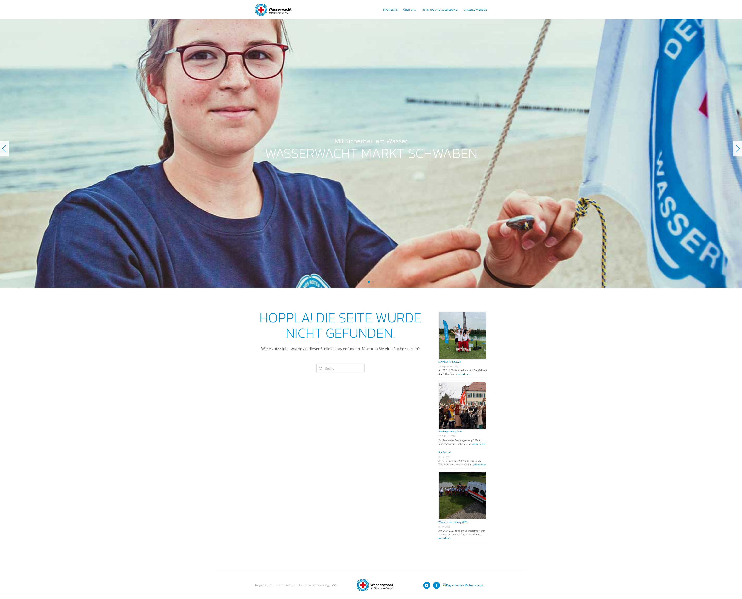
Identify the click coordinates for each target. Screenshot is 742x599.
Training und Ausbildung (440, 9)
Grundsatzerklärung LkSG (318, 585)
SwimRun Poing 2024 (449, 361)
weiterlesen (463, 374)
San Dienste (444, 452)
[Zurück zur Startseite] (273, 9)
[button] (4, 148)
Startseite (390, 9)
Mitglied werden (475, 9)
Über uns (409, 9)
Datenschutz (285, 585)
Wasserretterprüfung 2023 (452, 522)
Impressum (263, 585)
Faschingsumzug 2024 (450, 431)
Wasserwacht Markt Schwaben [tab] (369, 282)
